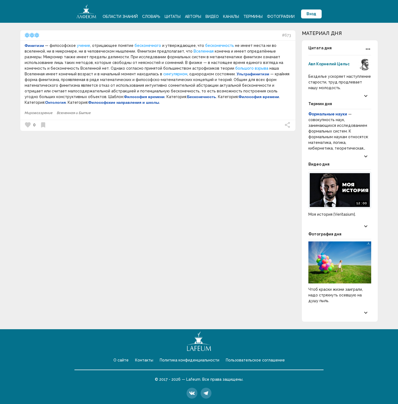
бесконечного (148, 45)
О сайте (121, 360)
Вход (311, 14)
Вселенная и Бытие (74, 113)
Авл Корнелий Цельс (329, 64)
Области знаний (120, 16)
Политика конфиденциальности (189, 360)
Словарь (151, 16)
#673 (286, 35)
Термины (253, 16)
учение (83, 45)
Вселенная (204, 51)
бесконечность (219, 45)
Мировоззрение (39, 113)
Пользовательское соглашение (255, 360)
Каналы (231, 16)
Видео (212, 16)
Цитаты (173, 16)
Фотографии (281, 16)
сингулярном (175, 74)
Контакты (144, 360)
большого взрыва (251, 68)
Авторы (193, 16)
